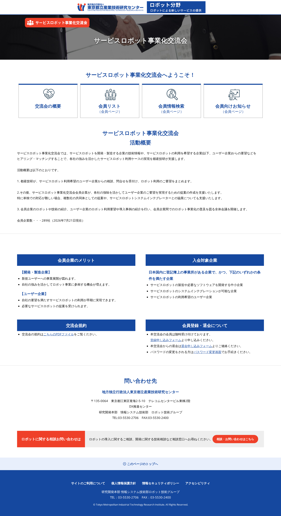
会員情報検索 (171, 108)
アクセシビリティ (197, 483)
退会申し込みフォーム (196, 346)
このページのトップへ (142, 464)
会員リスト (110, 108)
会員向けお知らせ (233, 108)
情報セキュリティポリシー (160, 483)
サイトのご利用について (88, 483)
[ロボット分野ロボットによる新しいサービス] (176, 7)
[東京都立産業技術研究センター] (109, 7)
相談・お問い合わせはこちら (235, 439)
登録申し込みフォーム (165, 340)
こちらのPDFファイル (58, 334)
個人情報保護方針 (123, 483)
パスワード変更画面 (207, 352)
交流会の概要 (48, 106)
